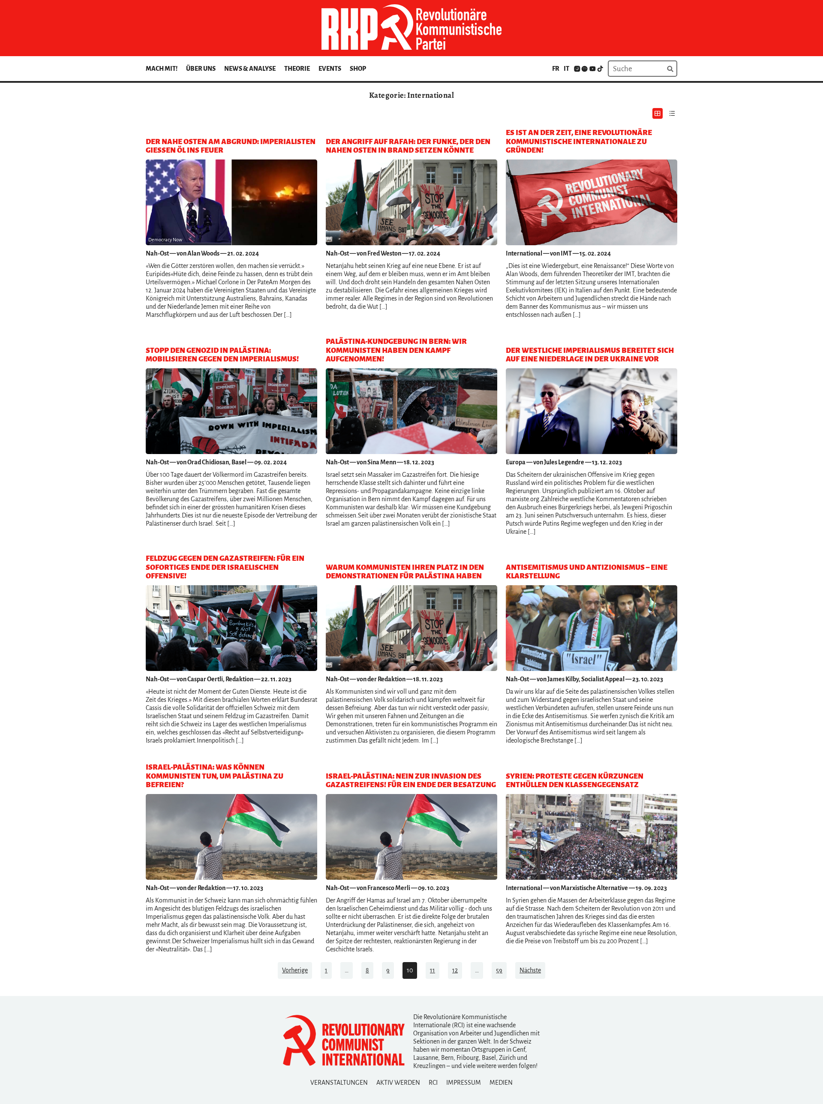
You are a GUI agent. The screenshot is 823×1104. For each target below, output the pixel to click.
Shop (358, 68)
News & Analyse (250, 68)
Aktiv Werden (398, 1082)
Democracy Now (165, 239)
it (566, 68)
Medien (501, 1082)
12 (455, 970)
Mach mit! (161, 68)
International (524, 253)
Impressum (463, 1082)
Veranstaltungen (339, 1082)
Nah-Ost (157, 253)
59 (499, 970)
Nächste (530, 970)
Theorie (297, 68)
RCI (433, 1082)
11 (432, 970)
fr (555, 68)
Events (329, 68)
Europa (516, 462)
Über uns (201, 68)
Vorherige (295, 970)
